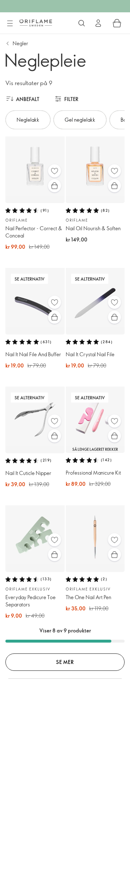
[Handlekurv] (117, 23)
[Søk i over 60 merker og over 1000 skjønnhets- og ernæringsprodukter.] (81, 23)
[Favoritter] (54, 170)
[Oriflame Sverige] (36, 22)
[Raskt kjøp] (54, 185)
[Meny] (9, 23)
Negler (20, 43)
